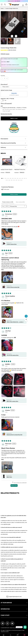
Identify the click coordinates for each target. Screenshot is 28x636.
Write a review (14, 194)
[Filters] (7, 206)
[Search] (5, 4)
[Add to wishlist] (11, 157)
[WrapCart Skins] (14, 4)
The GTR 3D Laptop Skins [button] (12, 355)
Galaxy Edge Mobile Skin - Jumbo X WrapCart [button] (15, 322)
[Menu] (1, 4)
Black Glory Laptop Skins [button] (12, 401)
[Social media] (26, 319)
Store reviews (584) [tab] (20, 202)
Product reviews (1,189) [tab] (7, 202)
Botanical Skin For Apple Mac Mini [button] (14, 434)
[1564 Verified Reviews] (14, 133)
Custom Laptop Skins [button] (12, 244)
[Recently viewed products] (26, 316)
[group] (4, 41)
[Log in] (23, 5)
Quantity (3, 75)
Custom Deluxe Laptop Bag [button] (13, 287)
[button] (26, 322)
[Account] (10, 635)
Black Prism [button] (9, 477)
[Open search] (3, 206)
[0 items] (26, 4)
